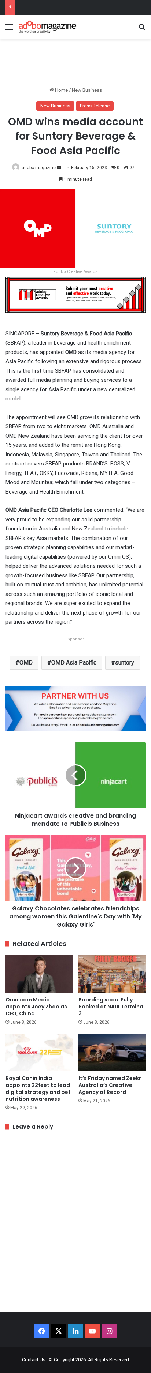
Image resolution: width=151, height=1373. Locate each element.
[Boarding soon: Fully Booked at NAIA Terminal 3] (112, 974)
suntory (124, 662)
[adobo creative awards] (75, 294)
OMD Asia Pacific (73, 662)
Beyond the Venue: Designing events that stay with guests (79, 7)
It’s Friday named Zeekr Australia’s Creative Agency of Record (109, 1085)
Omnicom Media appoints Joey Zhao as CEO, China (36, 1006)
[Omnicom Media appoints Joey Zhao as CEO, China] (39, 974)
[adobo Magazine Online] (47, 27)
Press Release (95, 106)
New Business (87, 90)
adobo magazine (39, 167)
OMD (26, 662)
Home (61, 90)
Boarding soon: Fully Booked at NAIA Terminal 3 (111, 1006)
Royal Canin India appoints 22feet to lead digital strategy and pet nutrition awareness (38, 1089)
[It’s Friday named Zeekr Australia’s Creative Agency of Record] (112, 1052)
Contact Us (33, 1359)
